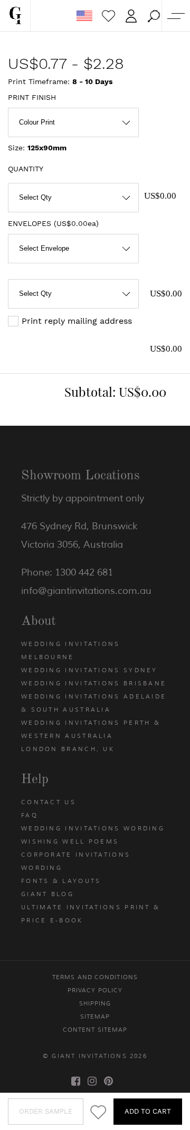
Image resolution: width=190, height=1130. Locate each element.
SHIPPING (95, 1003)
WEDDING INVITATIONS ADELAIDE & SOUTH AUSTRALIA (93, 703)
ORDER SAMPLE (45, 1111)
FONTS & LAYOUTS (61, 881)
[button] (154, 16)
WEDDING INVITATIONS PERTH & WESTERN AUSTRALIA (90, 729)
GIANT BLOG (47, 894)
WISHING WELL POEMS (70, 841)
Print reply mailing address (77, 321)
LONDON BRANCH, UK (68, 749)
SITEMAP (95, 1016)
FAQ (29, 815)
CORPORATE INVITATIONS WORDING (75, 861)
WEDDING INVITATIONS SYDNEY (89, 670)
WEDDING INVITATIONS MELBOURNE (70, 650)
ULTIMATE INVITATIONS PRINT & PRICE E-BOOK (90, 913)
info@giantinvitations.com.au (86, 591)
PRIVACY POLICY (95, 990)
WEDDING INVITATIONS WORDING (93, 828)
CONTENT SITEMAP (95, 1029)
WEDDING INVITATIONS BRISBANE (93, 683)
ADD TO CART (148, 1111)
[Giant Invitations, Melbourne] (15, 16)
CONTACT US (48, 802)
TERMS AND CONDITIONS (95, 977)
